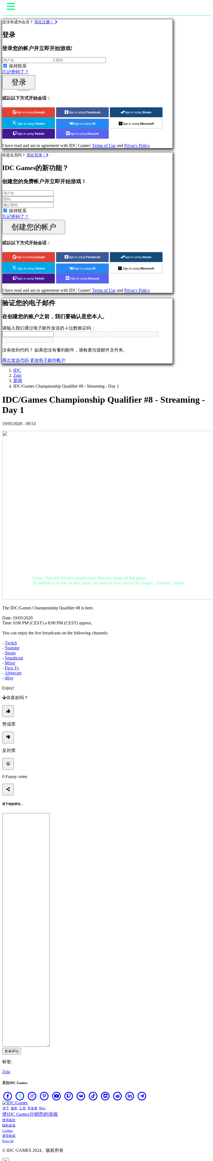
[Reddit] (117, 1096)
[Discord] (105, 1096)
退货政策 (9, 1136)
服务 (14, 1108)
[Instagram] (32, 1096)
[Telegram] (142, 1096)
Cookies (7, 1131)
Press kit (8, 1141)
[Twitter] (20, 1096)
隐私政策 (9, 1125)
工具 (22, 1108)
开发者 (32, 1108)
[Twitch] (68, 1096)
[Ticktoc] (93, 1096)
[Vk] (81, 1096)
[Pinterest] (44, 1096)
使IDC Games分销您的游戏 (30, 1114)
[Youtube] (56, 1096)
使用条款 (9, 1120)
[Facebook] (7, 1096)
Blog (42, 1108)
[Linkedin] (129, 1096)
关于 (5, 1108)
